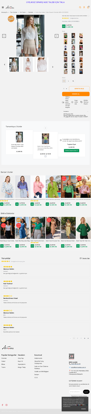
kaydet (86, 392)
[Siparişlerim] (84, 7)
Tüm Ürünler (13, 12)
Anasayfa (4, 12)
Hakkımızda (38, 358)
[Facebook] (2, 405)
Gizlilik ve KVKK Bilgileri (41, 371)
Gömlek (30, 12)
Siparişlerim (22, 364)
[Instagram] (6, 405)
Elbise (3, 364)
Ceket (3, 361)
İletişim (36, 374)
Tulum (3, 367)
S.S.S (36, 377)
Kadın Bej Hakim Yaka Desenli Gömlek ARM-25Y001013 (17, 146)
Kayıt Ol (20, 361)
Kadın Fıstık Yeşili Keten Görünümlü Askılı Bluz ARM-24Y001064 (45, 148)
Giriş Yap (21, 358)
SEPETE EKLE (79, 88)
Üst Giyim (23, 12)
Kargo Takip (22, 367)
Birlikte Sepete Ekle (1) (71, 150)
